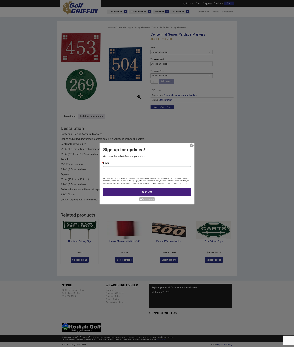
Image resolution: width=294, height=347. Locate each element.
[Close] (192, 145)
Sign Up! (147, 192)
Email (106, 163)
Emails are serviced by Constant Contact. (173, 183)
